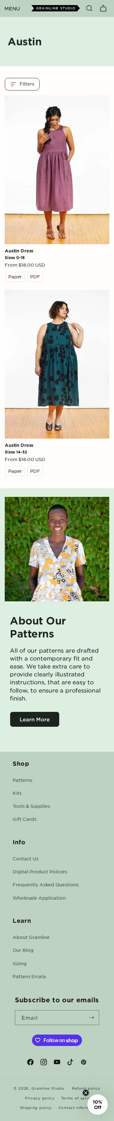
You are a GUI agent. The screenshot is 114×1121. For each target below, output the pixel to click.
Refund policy (86, 1088)
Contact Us (25, 858)
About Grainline (31, 937)
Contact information (79, 1107)
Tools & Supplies (31, 806)
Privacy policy (40, 1098)
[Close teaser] (85, 1092)
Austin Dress (19, 250)
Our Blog (23, 950)
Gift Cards (24, 819)
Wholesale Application (39, 898)
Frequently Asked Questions (46, 884)
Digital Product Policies (40, 871)
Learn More (35, 719)
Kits (17, 793)
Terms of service (78, 1098)
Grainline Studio (47, 1088)
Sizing (20, 963)
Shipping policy (36, 1107)
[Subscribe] (92, 1017)
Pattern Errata (29, 976)
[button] (12, 8)
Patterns (22, 780)
